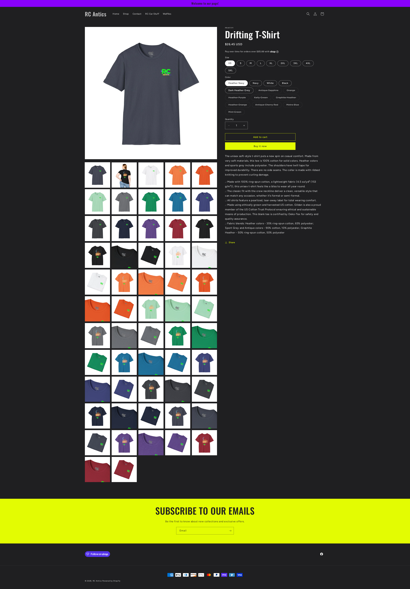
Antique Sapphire (270, 91)
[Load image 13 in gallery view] (151, 228)
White (270, 83)
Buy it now (260, 146)
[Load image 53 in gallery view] (151, 442)
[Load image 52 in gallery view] (124, 442)
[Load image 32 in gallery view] (124, 335)
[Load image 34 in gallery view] (177, 335)
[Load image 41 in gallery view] (97, 389)
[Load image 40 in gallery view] (204, 362)
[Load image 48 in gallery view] (151, 416)
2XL (283, 63)
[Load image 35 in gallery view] (204, 335)
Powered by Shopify (111, 581)
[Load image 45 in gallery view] (204, 389)
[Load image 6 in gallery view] (97, 201)
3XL (295, 63)
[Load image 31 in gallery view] (97, 335)
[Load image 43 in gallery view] (151, 389)
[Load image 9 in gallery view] (177, 201)
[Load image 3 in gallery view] (151, 175)
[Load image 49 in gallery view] (177, 416)
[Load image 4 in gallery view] (177, 175)
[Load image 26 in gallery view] (97, 308)
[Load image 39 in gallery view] (177, 362)
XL (271, 63)
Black (285, 83)
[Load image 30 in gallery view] (204, 308)
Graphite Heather (287, 98)
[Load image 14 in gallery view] (177, 228)
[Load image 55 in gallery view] (204, 442)
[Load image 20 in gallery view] (204, 255)
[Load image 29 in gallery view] (177, 308)
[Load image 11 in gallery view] (97, 228)
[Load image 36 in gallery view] (97, 362)
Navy (256, 83)
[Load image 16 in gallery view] (97, 255)
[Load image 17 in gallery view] (124, 255)
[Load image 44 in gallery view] (177, 389)
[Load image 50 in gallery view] (204, 416)
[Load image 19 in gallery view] (177, 255)
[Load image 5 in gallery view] (204, 175)
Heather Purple (238, 98)
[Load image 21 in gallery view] (97, 282)
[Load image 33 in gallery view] (151, 335)
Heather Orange (239, 105)
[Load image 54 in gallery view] (177, 442)
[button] (308, 13)
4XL (308, 63)
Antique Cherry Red (268, 105)
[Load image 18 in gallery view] (151, 255)
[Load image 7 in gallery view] (124, 201)
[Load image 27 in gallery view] (124, 308)
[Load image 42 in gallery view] (124, 389)
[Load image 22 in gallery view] (124, 282)
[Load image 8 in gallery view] (151, 201)
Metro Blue (294, 105)
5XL (230, 70)
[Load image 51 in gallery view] (97, 442)
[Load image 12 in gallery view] (124, 228)
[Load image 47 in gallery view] (124, 416)
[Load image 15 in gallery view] (204, 228)
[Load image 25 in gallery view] (204, 282)
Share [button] (232, 242)
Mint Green (236, 112)
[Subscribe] (230, 530)
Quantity (229, 119)
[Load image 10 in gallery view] (204, 201)
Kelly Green (262, 98)
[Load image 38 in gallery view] (151, 362)
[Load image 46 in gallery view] (97, 416)
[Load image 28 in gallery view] (151, 308)
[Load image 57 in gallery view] (124, 469)
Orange (293, 91)
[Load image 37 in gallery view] (124, 362)
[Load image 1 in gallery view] (97, 175)
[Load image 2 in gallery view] (124, 175)
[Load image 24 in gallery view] (177, 282)
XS (230, 63)
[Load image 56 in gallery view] (97, 469)
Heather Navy (236, 83)
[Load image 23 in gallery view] (151, 282)
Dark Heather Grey (239, 90)
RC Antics (97, 581)
